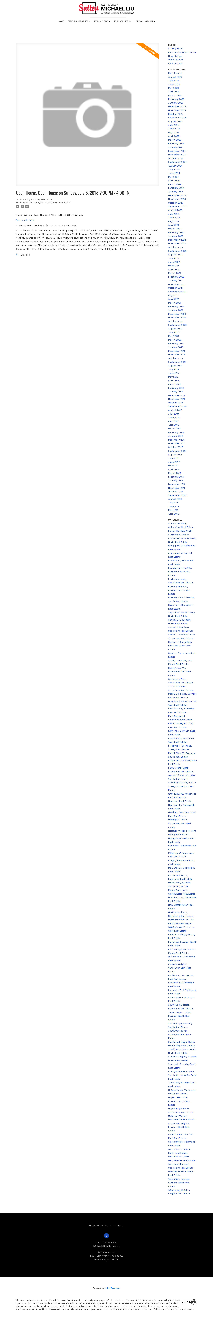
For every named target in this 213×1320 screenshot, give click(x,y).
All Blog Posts (175, 48)
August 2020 (175, 328)
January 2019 (175, 391)
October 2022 (175, 247)
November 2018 (176, 399)
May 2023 (173, 221)
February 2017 (176, 476)
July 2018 (173, 413)
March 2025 (174, 139)
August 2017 (175, 454)
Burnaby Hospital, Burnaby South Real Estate (179, 590)
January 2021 (175, 310)
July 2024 (173, 169)
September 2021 (177, 291)
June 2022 (174, 262)
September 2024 (177, 162)
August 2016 (175, 499)
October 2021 (175, 287)
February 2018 (176, 432)
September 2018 (177, 406)
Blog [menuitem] (139, 21)
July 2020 (173, 332)
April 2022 (173, 269)
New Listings (175, 56)
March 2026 (174, 95)
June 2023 (174, 217)
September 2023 (177, 206)
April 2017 (173, 469)
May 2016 (173, 510)
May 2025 (173, 132)
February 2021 (176, 306)
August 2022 (175, 254)
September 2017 (177, 451)
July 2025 (173, 125)
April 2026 (173, 91)
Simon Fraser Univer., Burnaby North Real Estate (180, 1016)
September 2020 (177, 324)
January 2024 (175, 191)
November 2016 (176, 488)
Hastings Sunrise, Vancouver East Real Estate (179, 823)
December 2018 (176, 395)
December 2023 (177, 195)
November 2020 (177, 317)
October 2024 (175, 158)
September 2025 (177, 117)
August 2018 (175, 410)
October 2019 (175, 358)
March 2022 (174, 273)
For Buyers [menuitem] (101, 21)
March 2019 (174, 384)
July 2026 (173, 80)
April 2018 (173, 424)
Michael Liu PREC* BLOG (182, 52)
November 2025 (177, 110)
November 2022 (177, 243)
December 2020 (177, 313)
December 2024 (177, 151)
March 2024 (174, 184)
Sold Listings (175, 63)
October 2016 (175, 491)
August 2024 (175, 165)
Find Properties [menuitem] (78, 21)
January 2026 (175, 102)
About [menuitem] (149, 21)
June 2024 (174, 173)
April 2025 (173, 136)
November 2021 (176, 284)
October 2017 (175, 447)
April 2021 (173, 299)
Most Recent (175, 73)
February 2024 (176, 187)
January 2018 (175, 436)
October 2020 (175, 321)
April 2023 (173, 225)
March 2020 (174, 339)
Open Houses (175, 59)
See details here (25, 220)
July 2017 (173, 458)
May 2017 (173, 465)
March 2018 (174, 428)
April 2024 (174, 180)
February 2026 (176, 99)
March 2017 (174, 473)
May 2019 (173, 376)
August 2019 (175, 365)
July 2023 (173, 214)
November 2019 (176, 354)
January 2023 (175, 236)
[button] (106, 1235)
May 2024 (173, 176)
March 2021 (174, 302)
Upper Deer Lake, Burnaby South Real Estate (179, 1101)
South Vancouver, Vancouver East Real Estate (179, 1034)
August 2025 (175, 121)
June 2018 (174, 417)
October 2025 (175, 114)
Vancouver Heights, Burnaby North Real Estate (48, 202)
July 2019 (173, 369)
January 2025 (175, 147)
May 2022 (173, 265)
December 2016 (176, 484)
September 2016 (177, 495)
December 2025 (177, 106)
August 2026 (175, 77)
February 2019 (176, 388)
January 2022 (175, 280)
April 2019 (173, 380)
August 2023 (175, 210)
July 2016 (173, 502)
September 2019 (177, 362)
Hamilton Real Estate (179, 801)
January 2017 (175, 480)
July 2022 (173, 258)
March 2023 (174, 228)
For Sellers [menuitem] (122, 21)
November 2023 (177, 199)
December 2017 (177, 439)
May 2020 (173, 336)
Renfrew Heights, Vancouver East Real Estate (179, 968)
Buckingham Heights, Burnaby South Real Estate (180, 572)
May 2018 (173, 421)
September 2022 (177, 251)
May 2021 (173, 295)
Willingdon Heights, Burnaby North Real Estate (179, 1182)
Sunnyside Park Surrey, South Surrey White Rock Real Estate (182, 1075)
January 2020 (175, 347)
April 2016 (173, 513)
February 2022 (176, 276)
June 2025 (174, 128)
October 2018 (175, 402)
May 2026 (173, 88)
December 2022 (177, 239)
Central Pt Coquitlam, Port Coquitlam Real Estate (180, 646)
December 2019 (176, 351)
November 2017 (177, 443)
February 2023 (176, 232)
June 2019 (174, 373)
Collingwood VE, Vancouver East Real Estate (179, 672)
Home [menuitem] (60, 21)
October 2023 (175, 202)
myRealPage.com (112, 1288)
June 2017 (174, 461)
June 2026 (174, 84)
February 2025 (176, 143)
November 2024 (177, 154)
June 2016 (174, 506)
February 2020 (176, 343)
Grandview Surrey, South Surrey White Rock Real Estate (182, 786)
